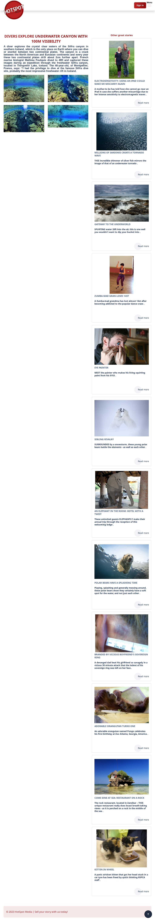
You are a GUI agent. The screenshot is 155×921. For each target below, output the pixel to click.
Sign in (140, 5)
